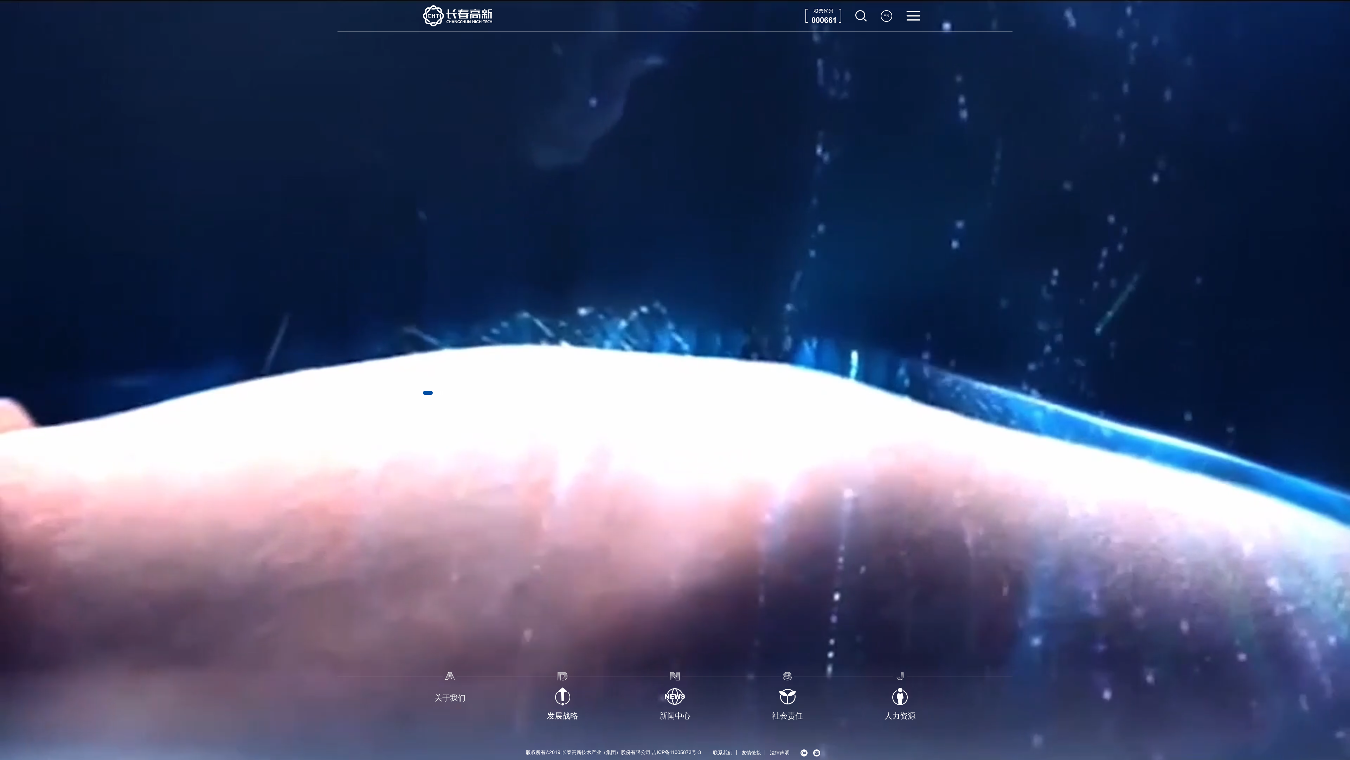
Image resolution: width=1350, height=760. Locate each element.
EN (886, 15)
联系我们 (723, 752)
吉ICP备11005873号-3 (676, 752)
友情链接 (751, 752)
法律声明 (780, 752)
